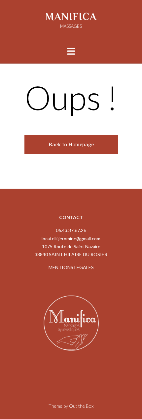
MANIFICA (71, 16)
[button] (71, 51)
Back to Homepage (71, 144)
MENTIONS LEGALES (71, 267)
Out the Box (81, 406)
